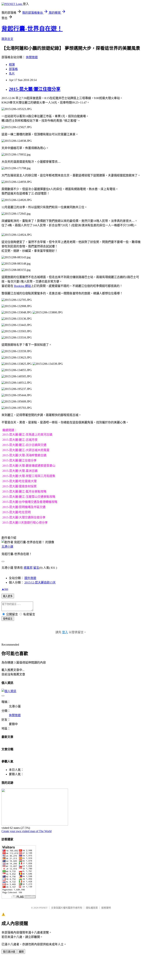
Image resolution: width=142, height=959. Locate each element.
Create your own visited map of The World (26, 831)
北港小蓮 (7, 546)
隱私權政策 (92, 907)
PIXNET (43, 907)
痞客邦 (28, 567)
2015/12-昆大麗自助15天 (40, 582)
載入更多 (8, 596)
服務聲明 (106, 907)
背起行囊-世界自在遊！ (32, 28)
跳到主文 (7, 38)
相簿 (12, 64)
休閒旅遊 (32, 57)
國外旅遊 (30, 578)
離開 (21, 951)
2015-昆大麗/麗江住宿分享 (34, 89)
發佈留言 (8, 618)
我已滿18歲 (9, 951)
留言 (36, 567)
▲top (4, 589)
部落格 (13, 69)
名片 (12, 73)
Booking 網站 (22, 285)
